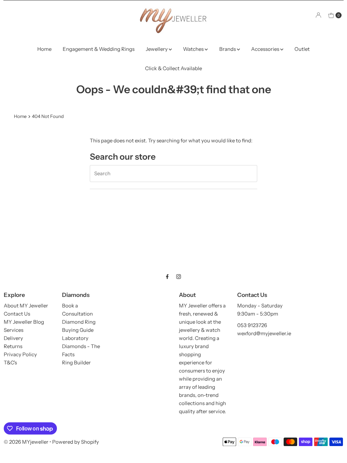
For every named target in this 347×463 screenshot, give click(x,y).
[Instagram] (178, 277)
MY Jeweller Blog (24, 322)
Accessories (265, 49)
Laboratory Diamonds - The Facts (81, 346)
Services (13, 330)
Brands (228, 49)
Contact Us (17, 313)
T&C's (10, 362)
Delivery (13, 338)
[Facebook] (167, 277)
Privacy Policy (20, 354)
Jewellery (157, 49)
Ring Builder (76, 362)
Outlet (302, 49)
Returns (13, 346)
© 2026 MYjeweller (26, 442)
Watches (194, 49)
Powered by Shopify (75, 442)
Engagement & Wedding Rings (99, 49)
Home (44, 49)
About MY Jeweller (26, 305)
